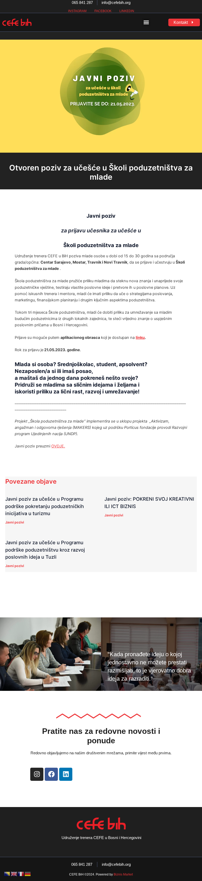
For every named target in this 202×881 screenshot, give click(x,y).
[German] (27, 873)
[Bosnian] (7, 873)
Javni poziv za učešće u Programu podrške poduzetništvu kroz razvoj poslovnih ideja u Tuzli (45, 550)
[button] (146, 22)
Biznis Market (123, 874)
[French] (21, 873)
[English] (14, 873)
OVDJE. (58, 446)
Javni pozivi (14, 522)
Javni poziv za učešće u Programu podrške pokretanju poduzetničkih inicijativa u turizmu (44, 506)
